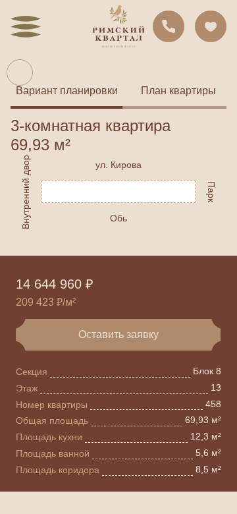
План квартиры (178, 90)
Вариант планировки (67, 90)
